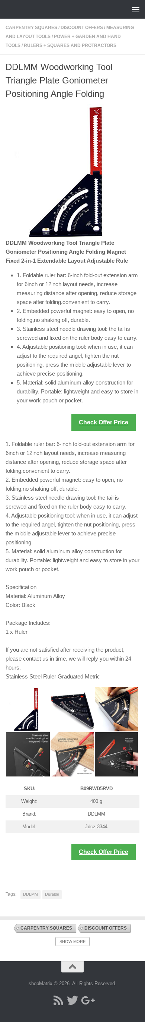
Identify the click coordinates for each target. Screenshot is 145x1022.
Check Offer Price (103, 422)
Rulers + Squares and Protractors (70, 45)
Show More (72, 941)
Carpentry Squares (31, 27)
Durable (52, 894)
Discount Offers (82, 27)
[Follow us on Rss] (58, 1000)
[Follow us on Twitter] (72, 1000)
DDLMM (30, 894)
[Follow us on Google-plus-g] (86, 1000)
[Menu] (135, 9)
